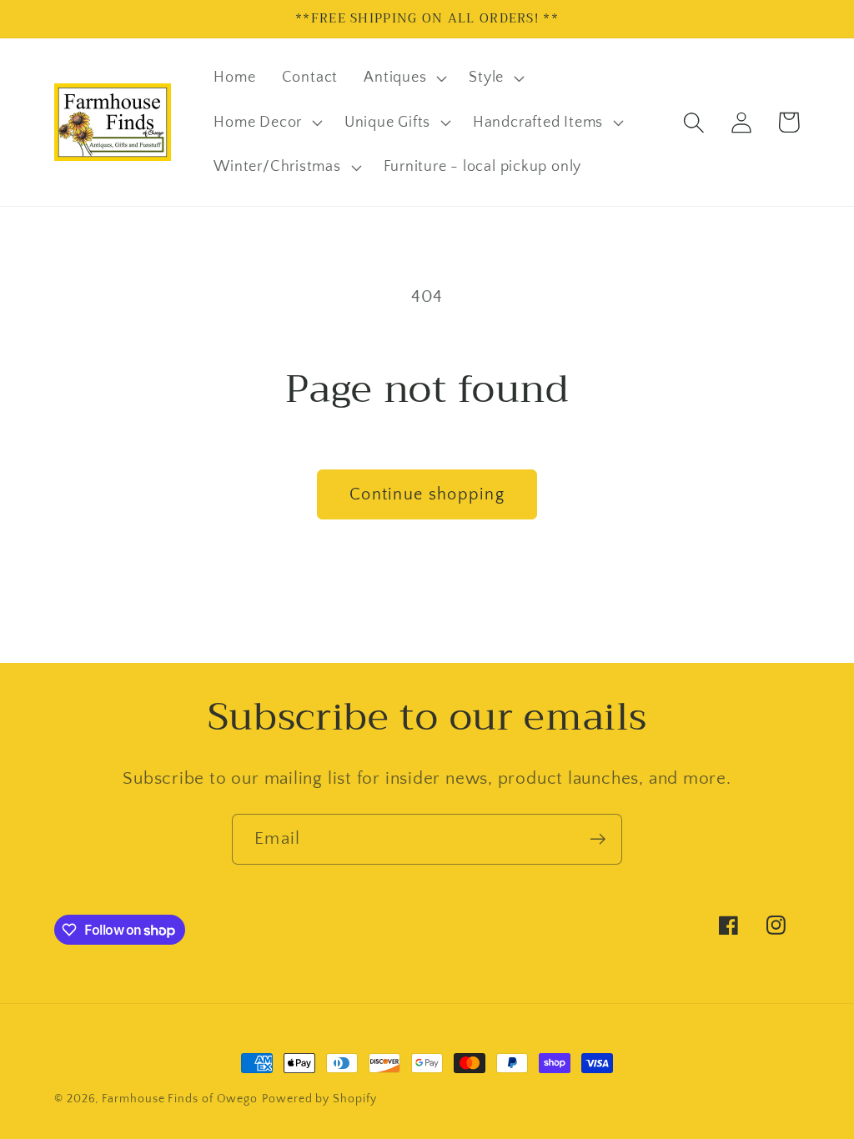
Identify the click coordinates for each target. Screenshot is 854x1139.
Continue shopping (427, 494)
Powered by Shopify (319, 1099)
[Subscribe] (597, 839)
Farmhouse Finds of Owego (180, 1099)
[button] (403, 77)
